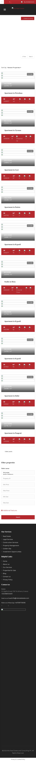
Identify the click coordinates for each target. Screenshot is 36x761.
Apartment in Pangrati (13, 433)
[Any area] (18, 473)
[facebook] (2, 2)
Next (30, 56)
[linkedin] (10, 2)
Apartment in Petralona (13, 93)
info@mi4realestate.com (20, 598)
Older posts (8, 451)
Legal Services (8, 539)
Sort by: (4, 67)
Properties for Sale (9, 570)
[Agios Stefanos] (18, 474)
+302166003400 (29, 2)
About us (6, 564)
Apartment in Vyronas (12, 130)
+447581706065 (20, 603)
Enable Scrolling (28, 18)
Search (18, 517)
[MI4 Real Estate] (18, 9)
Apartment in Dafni (11, 396)
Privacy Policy (7, 580)
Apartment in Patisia (12, 207)
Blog (4, 573)
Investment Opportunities (12, 552)
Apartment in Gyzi (11, 170)
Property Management (11, 545)
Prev (24, 56)
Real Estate (7, 536)
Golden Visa (7, 548)
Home (5, 561)
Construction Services (10, 542)
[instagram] (6, 2)
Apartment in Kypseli (12, 244)
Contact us (6, 576)
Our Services (7, 567)
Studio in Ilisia (9, 282)
